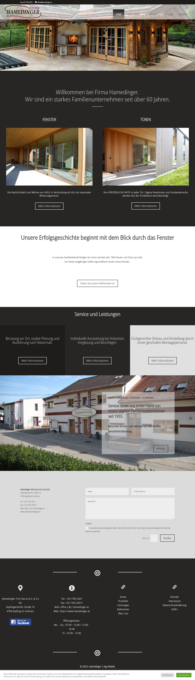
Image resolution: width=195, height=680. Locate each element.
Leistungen (133, 14)
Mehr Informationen (49, 206)
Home (118, 14)
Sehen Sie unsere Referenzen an (97, 283)
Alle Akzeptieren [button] (184, 675)
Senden (167, 538)
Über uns (168, 14)
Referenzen (151, 14)
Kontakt (183, 14)
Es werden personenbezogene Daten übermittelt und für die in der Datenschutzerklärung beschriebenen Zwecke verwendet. (128, 530)
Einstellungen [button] (167, 675)
